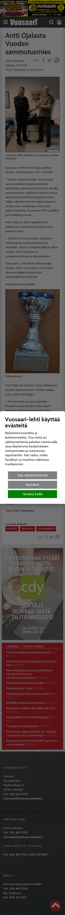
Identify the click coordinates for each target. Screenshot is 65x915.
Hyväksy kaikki (33, 494)
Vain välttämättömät (32, 475)
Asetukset (32, 485)
